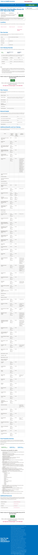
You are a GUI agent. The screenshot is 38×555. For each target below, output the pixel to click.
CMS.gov (22, 538)
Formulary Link (15, 505)
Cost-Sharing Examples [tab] (19, 52)
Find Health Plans (28, 1)
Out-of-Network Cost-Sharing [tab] (10, 52)
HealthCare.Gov (19, 547)
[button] (36, 8)
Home (1, 7)
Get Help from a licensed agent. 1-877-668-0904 (8, 4)
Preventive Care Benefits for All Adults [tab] (4, 447)
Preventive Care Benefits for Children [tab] (21, 447)
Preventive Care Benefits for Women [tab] (12, 447)
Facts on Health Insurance (8, 1)
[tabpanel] (12, 60)
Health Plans (4, 7)
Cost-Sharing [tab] (2, 52)
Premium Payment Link (16, 507)
